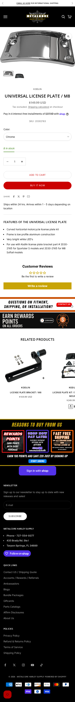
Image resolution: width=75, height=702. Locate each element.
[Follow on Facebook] (5, 665)
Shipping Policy (12, 652)
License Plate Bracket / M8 (25, 392)
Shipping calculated (38, 106)
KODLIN (37, 89)
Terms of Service (13, 647)
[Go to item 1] (8, 73)
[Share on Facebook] (13, 196)
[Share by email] (28, 196)
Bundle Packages (13, 595)
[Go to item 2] (19, 76)
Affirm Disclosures (13, 612)
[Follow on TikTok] (41, 665)
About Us (8, 618)
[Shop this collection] (37, 304)
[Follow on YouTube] (32, 665)
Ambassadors (11, 583)
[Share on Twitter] (18, 196)
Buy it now (37, 185)
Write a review (37, 286)
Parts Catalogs (11, 606)
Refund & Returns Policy (17, 641)
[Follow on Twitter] (14, 665)
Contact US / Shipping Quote (20, 572)
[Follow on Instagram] (23, 665)
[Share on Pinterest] (23, 196)
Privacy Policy (11, 635)
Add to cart (37, 174)
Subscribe (15, 516)
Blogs (6, 589)
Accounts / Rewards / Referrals (21, 577)
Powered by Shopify (55, 676)
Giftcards (8, 600)
